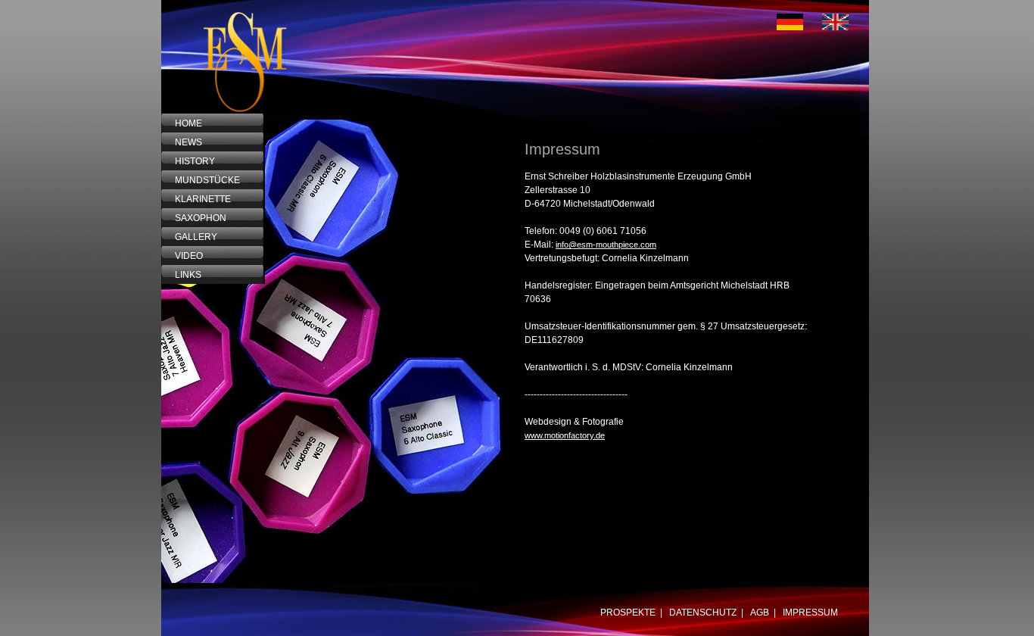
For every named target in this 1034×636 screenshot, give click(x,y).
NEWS (182, 142)
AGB (760, 612)
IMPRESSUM (810, 612)
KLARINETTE (197, 199)
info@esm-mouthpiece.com (606, 244)
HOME (182, 123)
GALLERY (190, 237)
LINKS (182, 275)
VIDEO (183, 256)
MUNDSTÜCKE (201, 180)
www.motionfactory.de (565, 435)
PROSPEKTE (628, 612)
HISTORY (189, 161)
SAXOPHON (195, 218)
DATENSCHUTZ (703, 612)
